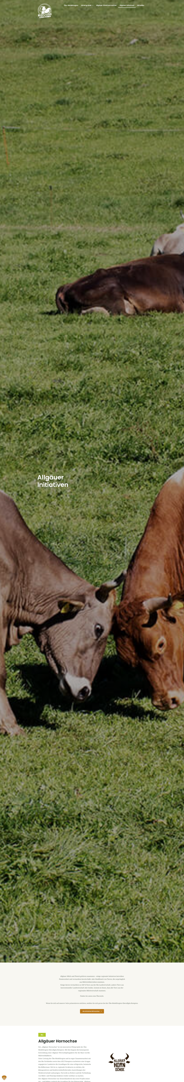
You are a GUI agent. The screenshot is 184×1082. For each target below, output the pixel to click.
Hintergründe (86, 5)
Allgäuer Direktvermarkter (106, 5)
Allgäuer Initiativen (127, 5)
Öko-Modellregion (71, 5)
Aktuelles (140, 5)
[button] (4, 1078)
